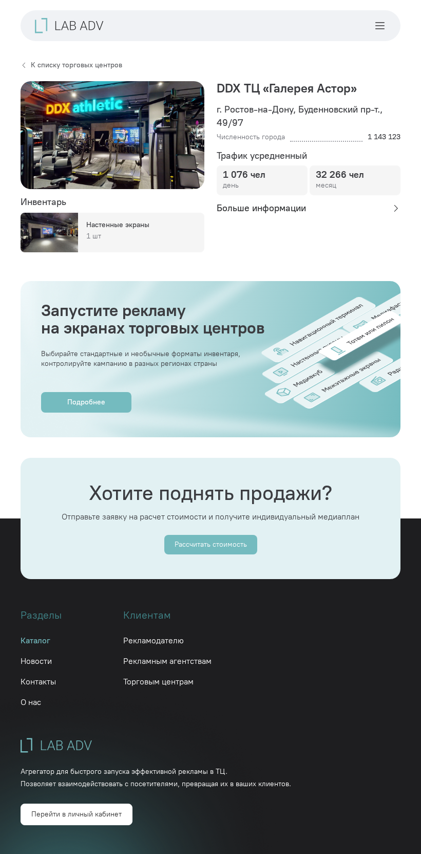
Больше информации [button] (261, 208)
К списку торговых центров (76, 65)
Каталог (35, 640)
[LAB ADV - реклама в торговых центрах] (69, 25)
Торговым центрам (158, 681)
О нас (31, 702)
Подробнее (86, 402)
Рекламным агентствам (167, 661)
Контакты (38, 681)
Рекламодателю (153, 640)
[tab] (308, 208)
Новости (36, 661)
